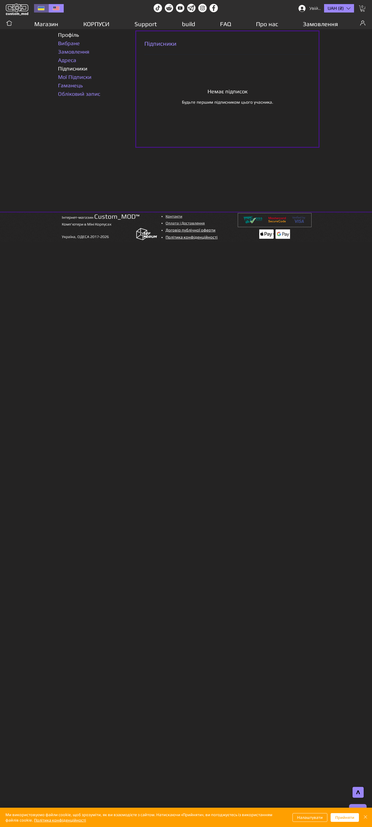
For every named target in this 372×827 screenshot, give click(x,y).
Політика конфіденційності (60, 820)
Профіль (68, 35)
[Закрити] (365, 817)
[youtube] (180, 8)
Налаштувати (310, 817)
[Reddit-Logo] (169, 8)
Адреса (67, 60)
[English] (56, 8)
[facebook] (213, 8)
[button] (362, 8)
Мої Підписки (75, 77)
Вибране (69, 43)
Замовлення (73, 51)
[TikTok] (158, 8)
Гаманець (70, 85)
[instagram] (202, 8)
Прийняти (344, 817)
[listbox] (339, 8)
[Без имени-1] (191, 8)
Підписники (72, 68)
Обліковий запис (79, 94)
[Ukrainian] (41, 8)
